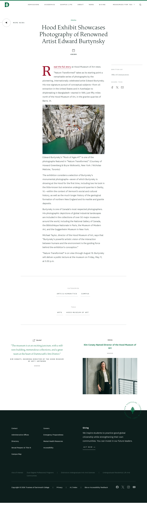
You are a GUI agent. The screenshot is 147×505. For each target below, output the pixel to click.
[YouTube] (134, 488)
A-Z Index (73, 487)
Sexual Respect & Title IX (21, 448)
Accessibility (48, 448)
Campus (85, 294)
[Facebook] (117, 488)
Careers (46, 428)
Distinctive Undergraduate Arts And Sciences (78, 472)
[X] (123, 488)
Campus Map (16, 454)
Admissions (33, 5)
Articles (73, 20)
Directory (15, 441)
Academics (49, 5)
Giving (102, 5)
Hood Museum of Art (77, 312)
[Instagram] (128, 488)
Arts (59, 312)
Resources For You (123, 5)
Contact (14, 428)
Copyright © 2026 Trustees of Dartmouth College (30, 487)
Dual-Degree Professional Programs (40, 472)
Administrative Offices (20, 435)
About (81, 5)
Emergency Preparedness (53, 435)
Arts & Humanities (67, 294)
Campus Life (66, 5)
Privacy (59, 487)
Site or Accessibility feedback (96, 487)
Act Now (88, 447)
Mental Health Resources (53, 441)
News (91, 5)
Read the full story (62, 67)
